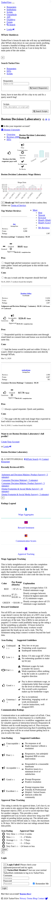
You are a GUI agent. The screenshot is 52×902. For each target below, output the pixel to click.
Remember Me (42, 883)
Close (4, 849)
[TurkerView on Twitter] (46, 898)
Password (7, 881)
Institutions (11, 9)
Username (7, 875)
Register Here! (25, 894)
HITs (9, 71)
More (35, 210)
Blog (35, 898)
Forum (9, 22)
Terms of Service (18, 205)
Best (40, 212)
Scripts (10, 12)
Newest (41, 215)
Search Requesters (40, 88)
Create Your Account (10, 442)
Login (9, 29)
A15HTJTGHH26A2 (13, 459)
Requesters (11, 7)
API (8, 17)
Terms (29, 898)
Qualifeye (11, 19)
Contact (41, 898)
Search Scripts (41, 111)
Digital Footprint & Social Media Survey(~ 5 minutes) (25, 494)
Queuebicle (12, 14)
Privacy (23, 898)
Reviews (13, 137)
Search (12, 24)
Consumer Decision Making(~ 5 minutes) (20, 480)
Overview (11, 134)
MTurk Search (32, 459)
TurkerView (6, 2)
